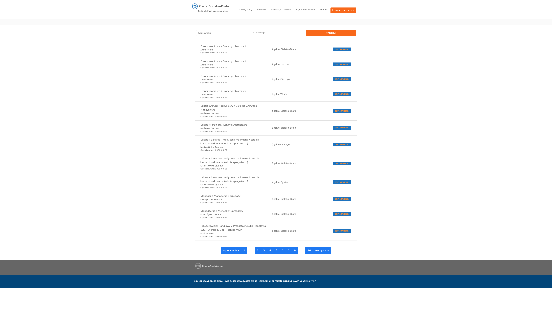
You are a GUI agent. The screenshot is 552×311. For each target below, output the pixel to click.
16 (309, 250)
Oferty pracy (245, 9)
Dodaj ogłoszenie (344, 10)
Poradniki (261, 9)
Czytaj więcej (342, 49)
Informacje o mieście (281, 9)
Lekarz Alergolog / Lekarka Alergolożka (223, 124)
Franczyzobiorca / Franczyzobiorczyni (223, 46)
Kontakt (324, 9)
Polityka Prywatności (293, 281)
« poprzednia (231, 250)
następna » (322, 250)
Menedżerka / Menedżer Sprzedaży (221, 211)
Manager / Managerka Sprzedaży (220, 196)
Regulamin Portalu (269, 281)
